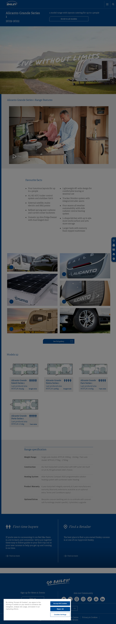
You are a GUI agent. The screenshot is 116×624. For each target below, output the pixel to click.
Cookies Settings (60, 614)
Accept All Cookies (60, 603)
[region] (37, 609)
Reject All (60, 609)
